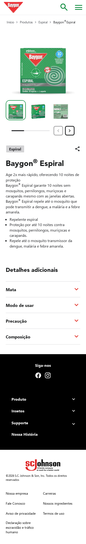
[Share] (77, 149)
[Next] (70, 130)
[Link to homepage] (13, 7)
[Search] (64, 7)
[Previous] (58, 130)
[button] (16, 110)
